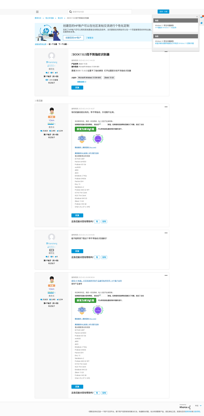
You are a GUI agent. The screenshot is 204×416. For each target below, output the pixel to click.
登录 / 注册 (163, 11)
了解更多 (90, 38)
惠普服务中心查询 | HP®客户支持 (87, 153)
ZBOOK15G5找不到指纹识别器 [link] (78, 18)
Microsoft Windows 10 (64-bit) (89, 78)
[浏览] (37, 12)
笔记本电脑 (49, 18)
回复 (77, 87)
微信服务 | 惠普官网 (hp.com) (85, 147)
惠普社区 (38, 18)
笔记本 (60, 18)
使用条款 (188, 411)
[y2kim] (51, 110)
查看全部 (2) (81, 82)
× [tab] (197, 16)
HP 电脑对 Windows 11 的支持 (165, 27)
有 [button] (97, 221)
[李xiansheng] (51, 55)
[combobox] (100, 11)
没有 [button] (104, 221)
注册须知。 (197, 411)
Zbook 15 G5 (109, 78)
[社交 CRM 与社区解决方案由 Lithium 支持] (185, 407)
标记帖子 (51, 83)
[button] (166, 52)
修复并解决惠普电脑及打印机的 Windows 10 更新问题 (174, 43)
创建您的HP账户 (73, 38)
